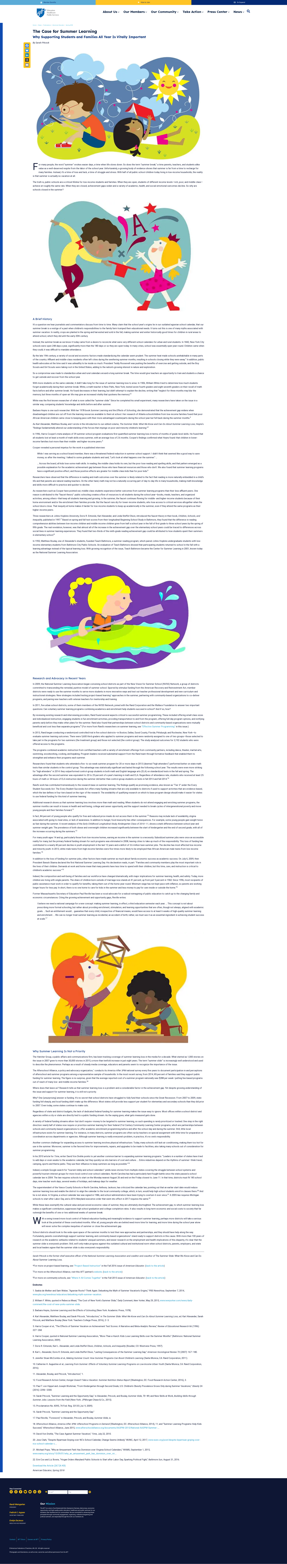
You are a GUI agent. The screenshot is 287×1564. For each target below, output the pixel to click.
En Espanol (241, 2)
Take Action (192, 12)
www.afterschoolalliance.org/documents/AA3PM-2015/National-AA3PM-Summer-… (117, 1427)
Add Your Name (90, 1492)
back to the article (155, 1265)
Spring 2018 (69, 25)
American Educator (58, 25)
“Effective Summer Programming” (158, 726)
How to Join (145, 2)
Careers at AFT (33, 1539)
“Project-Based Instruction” (87, 1265)
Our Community (163, 12)
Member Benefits (49, 2)
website (98, 1271)
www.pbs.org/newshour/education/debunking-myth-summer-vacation (67, 1294)
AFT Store (21, 1539)
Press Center (217, 12)
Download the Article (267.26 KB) (49, 1465)
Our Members (134, 12)
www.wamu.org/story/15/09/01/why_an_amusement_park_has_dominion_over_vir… (74, 1453)
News (238, 12)
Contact (12, 1539)
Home (34, 25)
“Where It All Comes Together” (86, 1278)
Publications (47, 25)
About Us (110, 12)
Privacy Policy (46, 1539)
